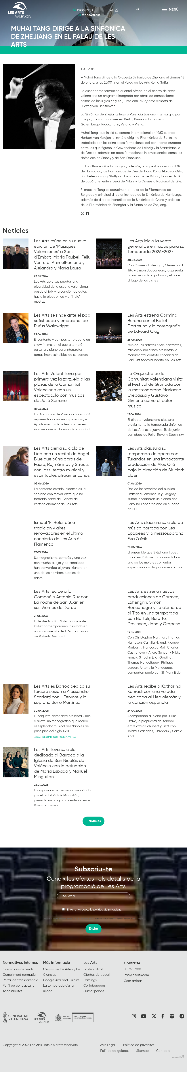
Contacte (132, 963)
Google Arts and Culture (61, 980)
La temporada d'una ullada (58, 988)
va (138, 9)
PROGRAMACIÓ (90, 15)
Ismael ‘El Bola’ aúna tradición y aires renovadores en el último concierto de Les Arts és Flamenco (58, 534)
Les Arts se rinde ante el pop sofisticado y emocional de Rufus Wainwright (62, 320)
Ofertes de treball (96, 974)
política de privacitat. (107, 909)
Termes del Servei (124, 919)
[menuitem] (23, 977)
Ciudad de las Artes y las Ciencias (61, 972)
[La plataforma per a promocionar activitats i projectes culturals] (178, 1056)
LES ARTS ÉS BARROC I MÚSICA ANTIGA (55, 737)
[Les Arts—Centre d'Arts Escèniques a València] (34, 10)
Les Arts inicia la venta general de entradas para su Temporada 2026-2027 (155, 246)
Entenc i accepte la (94, 909)
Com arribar (133, 981)
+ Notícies (93, 821)
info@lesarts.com (136, 975)
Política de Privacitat (103, 919)
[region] (39, 106)
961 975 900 (132, 969)
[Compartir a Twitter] (82, 214)
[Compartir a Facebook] (87, 214)
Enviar (93, 928)
